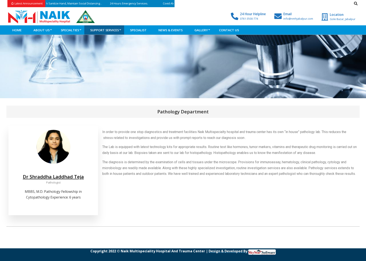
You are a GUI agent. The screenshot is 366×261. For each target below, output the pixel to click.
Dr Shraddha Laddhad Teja (53, 176)
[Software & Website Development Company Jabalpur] (262, 251)
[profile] (53, 170)
